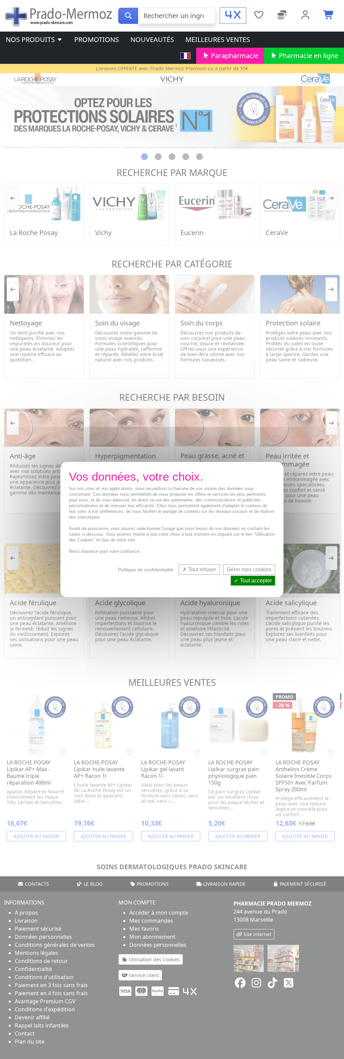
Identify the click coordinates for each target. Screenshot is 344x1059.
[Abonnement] (282, 15)
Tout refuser (201, 569)
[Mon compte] (306, 15)
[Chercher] (128, 16)
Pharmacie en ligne (307, 55)
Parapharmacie (233, 55)
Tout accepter (255, 580)
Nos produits (31, 39)
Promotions (96, 39)
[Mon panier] (329, 15)
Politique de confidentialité (145, 569)
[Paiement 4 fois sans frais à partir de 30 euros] (233, 15)
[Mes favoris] (259, 15)
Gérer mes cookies (249, 569)
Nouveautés (152, 39)
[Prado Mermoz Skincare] (59, 15)
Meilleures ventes (217, 39)
